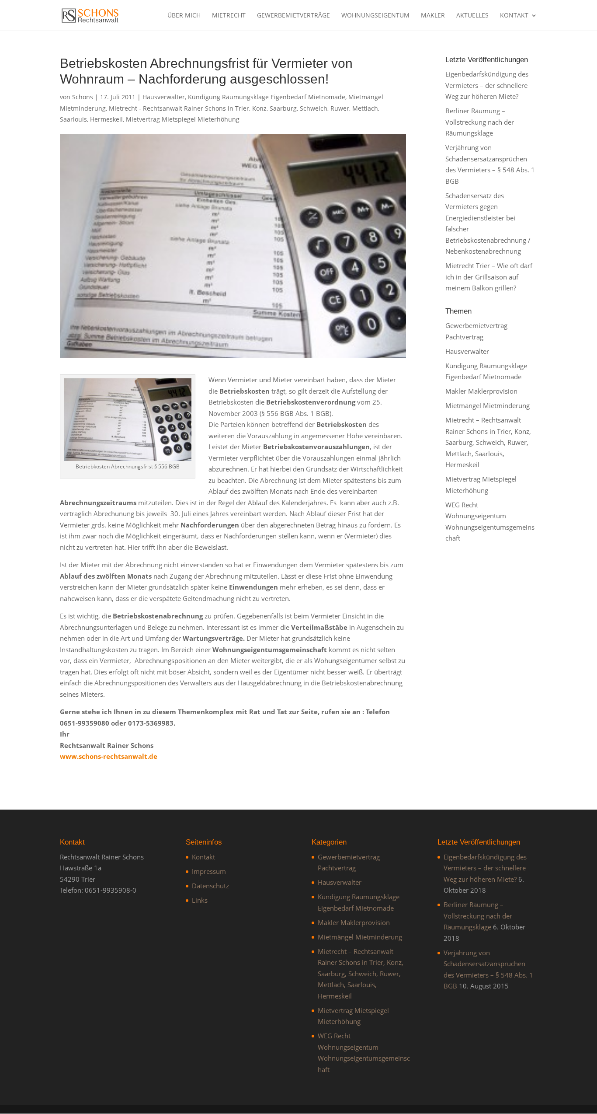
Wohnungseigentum (375, 15)
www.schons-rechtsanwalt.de (108, 756)
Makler (433, 15)
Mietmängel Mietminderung (487, 405)
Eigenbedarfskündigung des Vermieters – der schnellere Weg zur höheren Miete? (486, 85)
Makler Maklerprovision (481, 391)
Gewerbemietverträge (293, 15)
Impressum (209, 871)
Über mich (184, 15)
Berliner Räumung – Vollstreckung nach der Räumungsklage (479, 121)
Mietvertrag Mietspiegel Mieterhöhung (182, 119)
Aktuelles (472, 15)
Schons (82, 97)
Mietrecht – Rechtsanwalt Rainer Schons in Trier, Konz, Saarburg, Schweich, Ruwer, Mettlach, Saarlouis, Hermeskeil (488, 442)
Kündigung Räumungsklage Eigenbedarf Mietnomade (266, 97)
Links (200, 900)
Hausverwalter (163, 97)
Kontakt (514, 15)
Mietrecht (229, 15)
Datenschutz (210, 885)
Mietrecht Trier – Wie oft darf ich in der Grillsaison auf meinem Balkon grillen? (488, 276)
